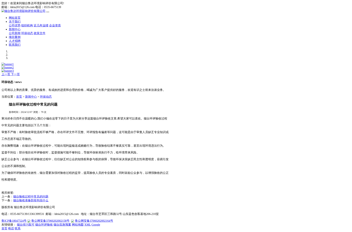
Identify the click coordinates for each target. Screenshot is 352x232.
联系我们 (15, 44)
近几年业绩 (41, 25)
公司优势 (15, 25)
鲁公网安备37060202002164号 (94, 220)
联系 (18, 228)
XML (87, 224)
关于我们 (15, 21)
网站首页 (15, 17)
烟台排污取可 (25, 224)
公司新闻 (15, 33)
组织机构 (27, 25)
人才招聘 (15, 40)
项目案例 (15, 37)
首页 (19, 96)
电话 (11, 228)
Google (95, 224)
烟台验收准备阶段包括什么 (30, 200)
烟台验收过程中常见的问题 (30, 196)
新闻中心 (15, 29)
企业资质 (55, 25)
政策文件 (39, 33)
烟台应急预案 (62, 224)
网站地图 (78, 224)
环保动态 (27, 33)
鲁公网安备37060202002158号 (50, 220)
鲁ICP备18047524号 (14, 220)
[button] (6, 74)
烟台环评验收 (44, 224)
